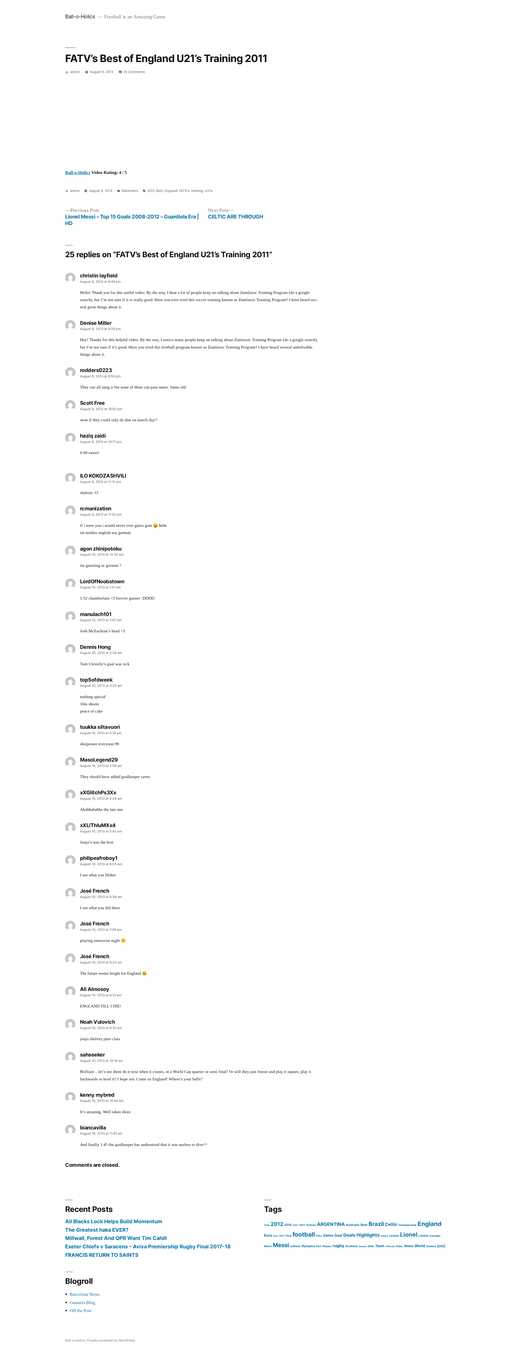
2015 (295, 1225)
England (171, 191)
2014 (288, 1225)
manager (435, 1235)
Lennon (394, 1235)
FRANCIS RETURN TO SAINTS (101, 1255)
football (303, 1234)
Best (159, 191)
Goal (338, 1235)
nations (295, 1246)
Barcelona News (85, 1294)
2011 (150, 191)
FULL (319, 1235)
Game (328, 1235)
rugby (338, 1245)
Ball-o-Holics (80, 16)
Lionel (408, 1234)
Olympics (308, 1246)
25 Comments (134, 72)
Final (288, 1235)
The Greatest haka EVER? (96, 1230)
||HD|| (441, 1246)
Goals (349, 1235)
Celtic (391, 1224)
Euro (268, 1235)
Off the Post (80, 1311)
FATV (282, 1236)
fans (275, 1236)
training (197, 191)
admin (75, 72)
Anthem (311, 1225)
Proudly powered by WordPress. (111, 1340)
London (423, 1235)
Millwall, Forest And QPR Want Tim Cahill (116, 1238)
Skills (371, 1246)
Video (399, 1246)
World (420, 1246)
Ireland (384, 1236)
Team (380, 1246)
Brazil (376, 1224)
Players (326, 1246)
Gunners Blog (82, 1302)
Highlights (368, 1235)
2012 (277, 1224)
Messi (281, 1245)
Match (268, 1246)
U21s (208, 191)
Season (363, 1246)
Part (318, 1246)
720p (267, 1225)
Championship (407, 1225)
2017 (302, 1225)
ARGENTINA (331, 1224)
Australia (352, 1225)
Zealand (431, 1246)
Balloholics (130, 191)
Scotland (351, 1246)
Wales (409, 1246)
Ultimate (390, 1246)
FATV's (184, 191)
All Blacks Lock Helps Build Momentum (113, 1221)
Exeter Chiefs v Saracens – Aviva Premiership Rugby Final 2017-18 (148, 1246)
